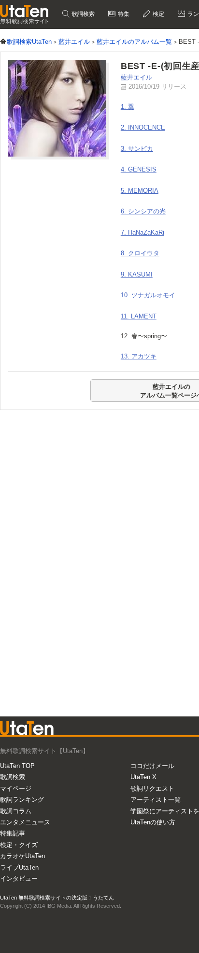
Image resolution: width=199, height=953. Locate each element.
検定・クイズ (19, 844)
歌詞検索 (82, 14)
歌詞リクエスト (152, 788)
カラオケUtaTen (22, 856)
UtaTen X (143, 777)
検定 (157, 14)
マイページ (15, 788)
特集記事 (12, 833)
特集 (122, 14)
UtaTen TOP (17, 765)
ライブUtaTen (19, 867)
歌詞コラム (15, 811)
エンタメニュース (25, 822)
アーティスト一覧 (155, 799)
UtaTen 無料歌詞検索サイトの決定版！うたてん (57, 897)
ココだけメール (152, 765)
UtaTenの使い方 (152, 822)
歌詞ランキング (22, 799)
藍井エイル (136, 77)
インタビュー (19, 878)
